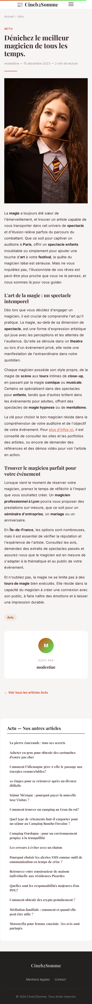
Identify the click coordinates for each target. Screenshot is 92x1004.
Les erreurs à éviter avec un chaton (36, 847)
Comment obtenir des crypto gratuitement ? (42, 900)
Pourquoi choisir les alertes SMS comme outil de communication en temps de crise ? (46, 859)
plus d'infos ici (61, 429)
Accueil (9, 16)
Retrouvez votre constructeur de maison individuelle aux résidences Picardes (39, 873)
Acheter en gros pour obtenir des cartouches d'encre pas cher (43, 754)
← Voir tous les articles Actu (26, 692)
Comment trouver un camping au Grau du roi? (44, 809)
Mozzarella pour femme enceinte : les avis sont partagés (45, 926)
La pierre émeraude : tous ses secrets (37, 743)
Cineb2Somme (37, 4)
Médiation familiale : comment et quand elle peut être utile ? (43, 911)
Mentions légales (38, 979)
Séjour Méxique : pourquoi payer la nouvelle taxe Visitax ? (43, 797)
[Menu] (71, 4)
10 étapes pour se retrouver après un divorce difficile (43, 783)
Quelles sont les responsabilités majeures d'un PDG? (44, 888)
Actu (21, 16)
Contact (60, 979)
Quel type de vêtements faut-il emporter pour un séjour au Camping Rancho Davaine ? (44, 821)
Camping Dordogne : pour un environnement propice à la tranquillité (43, 835)
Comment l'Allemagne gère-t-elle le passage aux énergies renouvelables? (46, 769)
